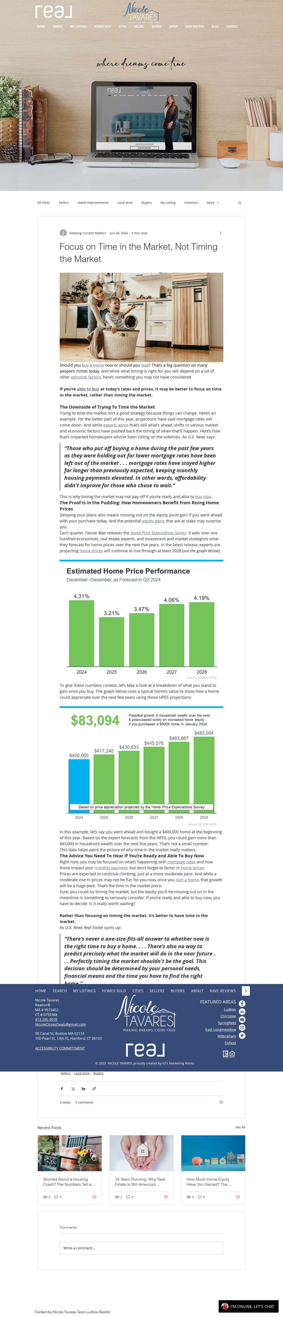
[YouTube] (242, 1019)
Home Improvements (93, 202)
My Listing (168, 202)
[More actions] (220, 233)
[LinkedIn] (242, 1011)
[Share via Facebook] (62, 1089)
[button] (240, 202)
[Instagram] (242, 1027)
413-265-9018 (46, 1019)
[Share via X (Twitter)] (73, 1089)
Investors (191, 202)
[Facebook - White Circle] (242, 1003)
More (210, 202)
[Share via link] (94, 1089)
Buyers (147, 202)
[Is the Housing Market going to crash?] (70, 1153)
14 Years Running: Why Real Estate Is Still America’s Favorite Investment (140, 1182)
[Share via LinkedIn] (83, 1089)
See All (240, 1127)
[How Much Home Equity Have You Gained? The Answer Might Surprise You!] (213, 1153)
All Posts (44, 202)
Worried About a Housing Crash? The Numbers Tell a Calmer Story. (67, 1182)
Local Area (125, 202)
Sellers (64, 202)
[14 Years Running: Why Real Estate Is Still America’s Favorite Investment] (142, 1153)
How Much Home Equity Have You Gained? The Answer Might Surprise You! (211, 1182)
